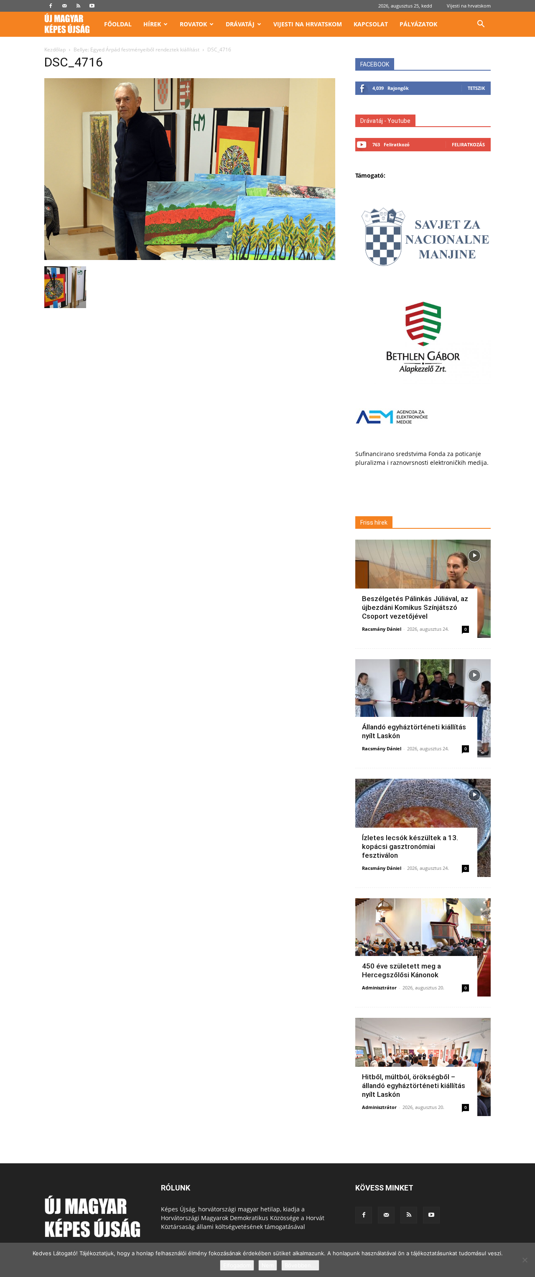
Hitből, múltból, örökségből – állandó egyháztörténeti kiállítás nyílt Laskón (413, 1086)
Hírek (152, 24)
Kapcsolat (371, 24)
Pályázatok (418, 24)
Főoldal (118, 24)
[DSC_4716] (189, 257)
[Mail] (64, 6)
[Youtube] (92, 6)
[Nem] (524, 1260)
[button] (481, 25)
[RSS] (78, 6)
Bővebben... (300, 1265)
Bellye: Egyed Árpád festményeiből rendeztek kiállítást (136, 49)
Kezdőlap (55, 49)
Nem (268, 1265)
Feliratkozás (468, 144)
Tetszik (476, 88)
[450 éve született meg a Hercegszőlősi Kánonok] (423, 947)
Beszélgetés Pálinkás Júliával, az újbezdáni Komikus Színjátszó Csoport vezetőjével (415, 607)
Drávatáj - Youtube (385, 120)
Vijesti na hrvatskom (469, 6)
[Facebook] (50, 6)
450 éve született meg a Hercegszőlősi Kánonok (401, 970)
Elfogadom (237, 1265)
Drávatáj (240, 24)
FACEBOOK (374, 64)
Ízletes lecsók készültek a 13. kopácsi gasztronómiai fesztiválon (410, 846)
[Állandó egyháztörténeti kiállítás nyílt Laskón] (423, 708)
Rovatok (193, 24)
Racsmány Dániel (381, 629)
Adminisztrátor (379, 987)
